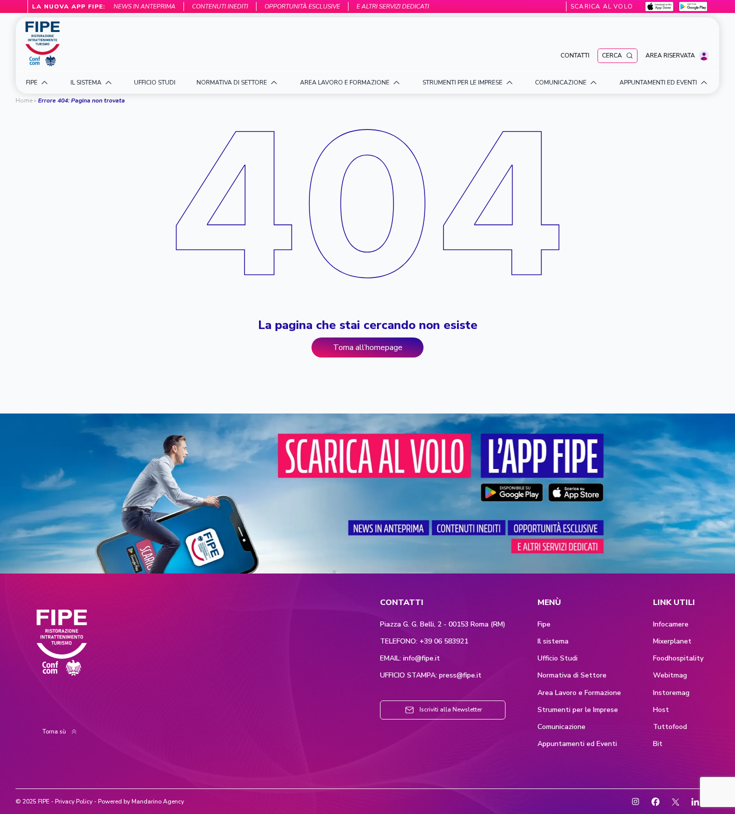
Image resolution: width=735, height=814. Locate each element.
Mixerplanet (672, 641)
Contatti (575, 56)
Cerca (612, 56)
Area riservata (670, 56)
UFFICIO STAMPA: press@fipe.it (431, 675)
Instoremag (671, 693)
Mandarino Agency (158, 802)
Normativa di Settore (572, 675)
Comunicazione (562, 727)
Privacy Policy (73, 802)
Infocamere (670, 624)
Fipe (544, 624)
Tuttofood (670, 727)
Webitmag (670, 675)
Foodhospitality (678, 658)
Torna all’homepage (367, 347)
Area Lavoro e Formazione (579, 693)
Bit (657, 744)
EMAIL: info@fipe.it (410, 658)
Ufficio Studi (558, 658)
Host (661, 710)
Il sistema (553, 641)
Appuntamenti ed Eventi (577, 744)
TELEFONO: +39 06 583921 (424, 641)
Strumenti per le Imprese (578, 710)
